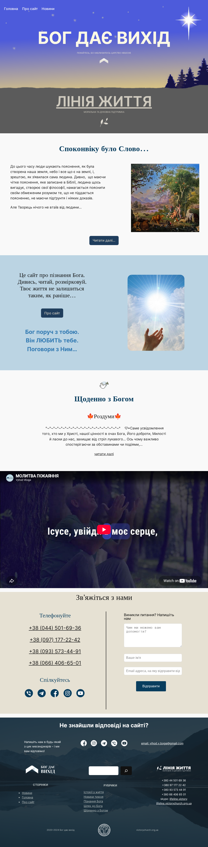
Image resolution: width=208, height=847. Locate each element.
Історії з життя (94, 792)
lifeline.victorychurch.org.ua (174, 803)
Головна (27, 797)
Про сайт (52, 313)
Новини (27, 793)
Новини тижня (93, 796)
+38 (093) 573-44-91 (55, 651)
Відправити (151, 686)
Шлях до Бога (93, 806)
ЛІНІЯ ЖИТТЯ (104, 101)
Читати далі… (104, 240)
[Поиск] (126, 770)
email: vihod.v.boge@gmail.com (162, 743)
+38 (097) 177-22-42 (55, 640)
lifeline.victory (178, 798)
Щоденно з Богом (96, 810)
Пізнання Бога (93, 801)
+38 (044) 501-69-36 (55, 628)
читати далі (104, 454)
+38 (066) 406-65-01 (55, 663)
